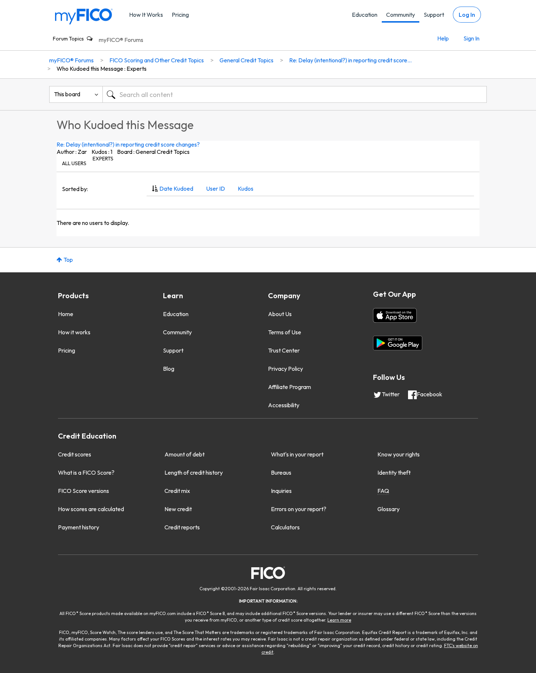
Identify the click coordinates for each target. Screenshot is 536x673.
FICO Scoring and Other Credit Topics (156, 60)
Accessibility (283, 405)
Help (443, 38)
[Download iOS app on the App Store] (395, 315)
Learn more (339, 620)
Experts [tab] (103, 158)
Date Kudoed (176, 188)
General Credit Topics (246, 60)
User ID (215, 188)
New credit (178, 509)
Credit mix (177, 490)
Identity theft (394, 472)
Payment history (78, 527)
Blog (168, 368)
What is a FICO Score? (86, 472)
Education (364, 14)
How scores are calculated (91, 509)
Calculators (285, 527)
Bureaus (281, 472)
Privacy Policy (285, 368)
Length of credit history (193, 472)
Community (400, 14)
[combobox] (294, 94)
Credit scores (74, 454)
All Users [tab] (74, 163)
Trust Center (284, 350)
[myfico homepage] (84, 15)
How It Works (146, 14)
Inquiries (281, 490)
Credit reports (182, 527)
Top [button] (68, 259)
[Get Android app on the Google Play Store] (398, 343)
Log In (467, 14)
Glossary (388, 509)
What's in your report (297, 454)
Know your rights (398, 454)
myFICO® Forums (121, 39)
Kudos (245, 188)
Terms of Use (284, 332)
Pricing (180, 14)
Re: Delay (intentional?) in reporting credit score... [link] (350, 60)
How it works (74, 332)
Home (65, 314)
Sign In (471, 38)
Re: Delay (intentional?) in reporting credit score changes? (128, 144)
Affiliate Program (289, 386)
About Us (280, 314)
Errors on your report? (298, 509)
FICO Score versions (83, 490)
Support (434, 14)
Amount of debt (184, 454)
